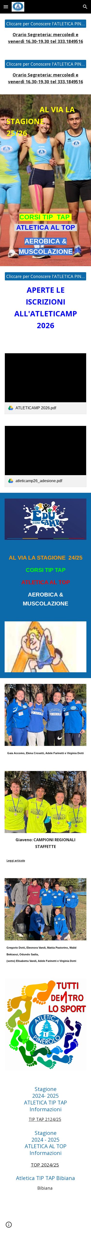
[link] (46, 383)
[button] (6, 6)
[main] (46, 38)
